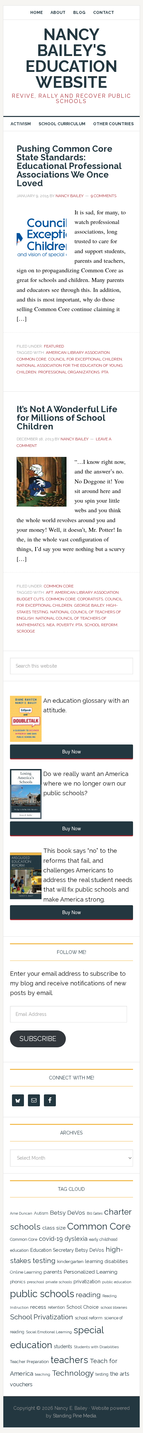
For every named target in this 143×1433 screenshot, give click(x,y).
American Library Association (78, 352)
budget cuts (30, 599)
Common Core (31, 359)
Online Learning (26, 1272)
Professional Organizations (68, 372)
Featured (54, 346)
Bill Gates (94, 1213)
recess (38, 1307)
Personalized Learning (90, 1272)
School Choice (83, 1307)
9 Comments (103, 195)
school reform (100, 625)
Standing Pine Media (74, 1415)
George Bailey (89, 605)
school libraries (113, 1307)
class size (54, 1228)
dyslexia (76, 1238)
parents (53, 1272)
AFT (49, 592)
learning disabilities (106, 1261)
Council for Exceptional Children (85, 359)
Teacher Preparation (29, 1361)
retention (56, 1307)
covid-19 (51, 1238)
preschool (35, 1282)
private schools (59, 1282)
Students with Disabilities (96, 1347)
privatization (86, 1281)
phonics (17, 1281)
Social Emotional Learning (49, 1332)
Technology (73, 1373)
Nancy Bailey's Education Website (71, 58)
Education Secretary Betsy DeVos (67, 1250)
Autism (41, 1213)
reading (88, 1295)
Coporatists (90, 599)
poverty (65, 625)
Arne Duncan (21, 1213)
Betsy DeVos (67, 1212)
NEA (51, 625)
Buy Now (71, 751)
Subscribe (38, 1039)
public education (116, 1282)
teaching (42, 1374)
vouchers (21, 1384)
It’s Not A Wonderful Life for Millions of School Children (67, 417)
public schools (42, 1293)
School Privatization (41, 1317)
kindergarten (70, 1261)
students (63, 1346)
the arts (119, 1373)
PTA (104, 372)
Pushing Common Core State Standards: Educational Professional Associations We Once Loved (69, 166)
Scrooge (26, 631)
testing (101, 1374)
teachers (69, 1359)
